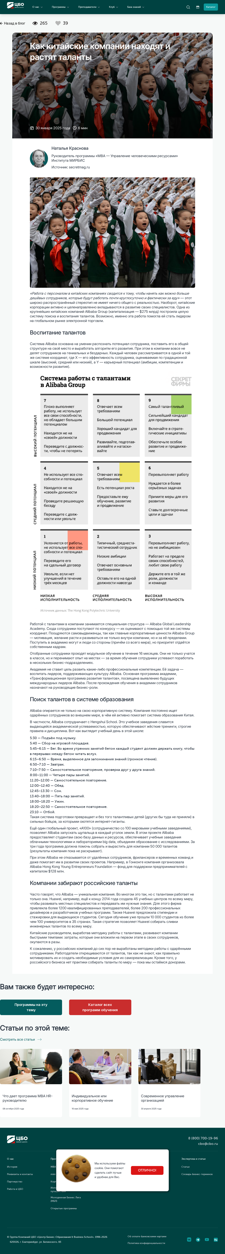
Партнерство (14, 1181)
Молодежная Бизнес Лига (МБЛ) (66, 1199)
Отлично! (147, 1170)
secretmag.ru (79, 167)
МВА (53, 1166)
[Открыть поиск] (188, 7)
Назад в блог (14, 23)
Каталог (211, 7)
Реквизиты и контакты (20, 1174)
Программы (59, 7)
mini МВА (56, 1174)
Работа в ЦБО (15, 1189)
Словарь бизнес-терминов (197, 1174)
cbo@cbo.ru (208, 1144)
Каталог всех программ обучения (100, 1007)
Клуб (112, 7)
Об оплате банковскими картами (147, 1236)
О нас (35, 7)
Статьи (185, 1166)
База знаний (134, 7)
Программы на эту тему (31, 1007)
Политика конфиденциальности (146, 1243)
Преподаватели (87, 7)
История (12, 1166)
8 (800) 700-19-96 (203, 1138)
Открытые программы (64, 1208)
